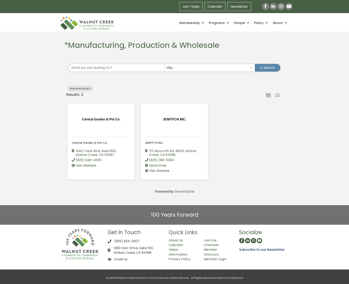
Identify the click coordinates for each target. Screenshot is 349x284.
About (278, 23)
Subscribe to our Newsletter (262, 249)
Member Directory (211, 252)
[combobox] (210, 68)
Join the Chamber (211, 242)
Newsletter (239, 6)
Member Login (215, 259)
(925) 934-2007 (126, 241)
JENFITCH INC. (154, 143)
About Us (176, 240)
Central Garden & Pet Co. (89, 143)
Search (269, 67)
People (239, 23)
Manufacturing (79, 88)
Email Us (120, 259)
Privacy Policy (179, 259)
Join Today (191, 6)
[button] (268, 95)
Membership (189, 23)
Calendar (215, 6)
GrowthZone (184, 191)
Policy (259, 23)
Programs (217, 23)
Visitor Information (178, 252)
